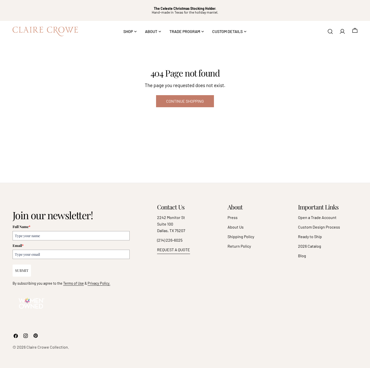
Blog (302, 255)
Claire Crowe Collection (47, 347)
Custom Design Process (319, 227)
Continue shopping (185, 101)
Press (233, 217)
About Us (236, 227)
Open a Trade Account (317, 217)
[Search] (330, 31)
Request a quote (173, 249)
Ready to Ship (310, 236)
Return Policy (239, 246)
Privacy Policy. (99, 283)
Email (18, 245)
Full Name (21, 226)
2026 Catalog (309, 246)
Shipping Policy (241, 236)
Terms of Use (73, 283)
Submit (21, 270)
